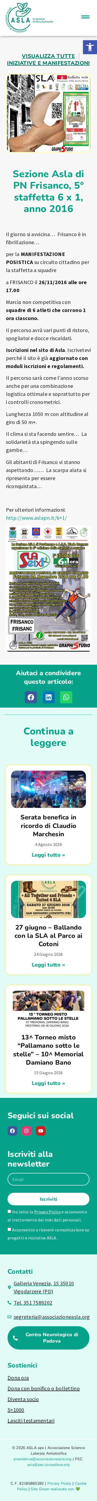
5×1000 (16, 1409)
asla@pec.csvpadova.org (48, 1464)
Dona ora (18, 1377)
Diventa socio (23, 1399)
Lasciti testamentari (31, 1420)
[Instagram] (26, 1131)
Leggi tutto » (48, 855)
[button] (90, 47)
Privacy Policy (47, 1211)
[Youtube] (41, 1131)
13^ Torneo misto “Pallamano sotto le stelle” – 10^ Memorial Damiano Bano (48, 1050)
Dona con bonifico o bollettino (44, 1388)
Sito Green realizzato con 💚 (55, 1489)
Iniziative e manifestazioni (48, 63)
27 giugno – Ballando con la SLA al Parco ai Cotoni (48, 935)
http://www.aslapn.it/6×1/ (36, 517)
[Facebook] (12, 1131)
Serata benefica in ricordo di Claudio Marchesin (48, 825)
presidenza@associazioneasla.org (42, 1459)
